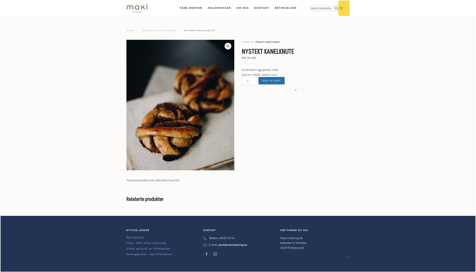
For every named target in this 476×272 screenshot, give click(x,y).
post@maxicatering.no (233, 244)
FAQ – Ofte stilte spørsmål (146, 243)
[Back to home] (137, 8)
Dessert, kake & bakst (267, 41)
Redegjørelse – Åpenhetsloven (149, 254)
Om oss (243, 7)
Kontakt (261, 7)
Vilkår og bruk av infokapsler (148, 248)
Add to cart (271, 80)
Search (336, 8)
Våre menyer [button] (191, 7)
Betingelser (286, 7)
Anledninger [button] (219, 7)
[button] (347, 256)
